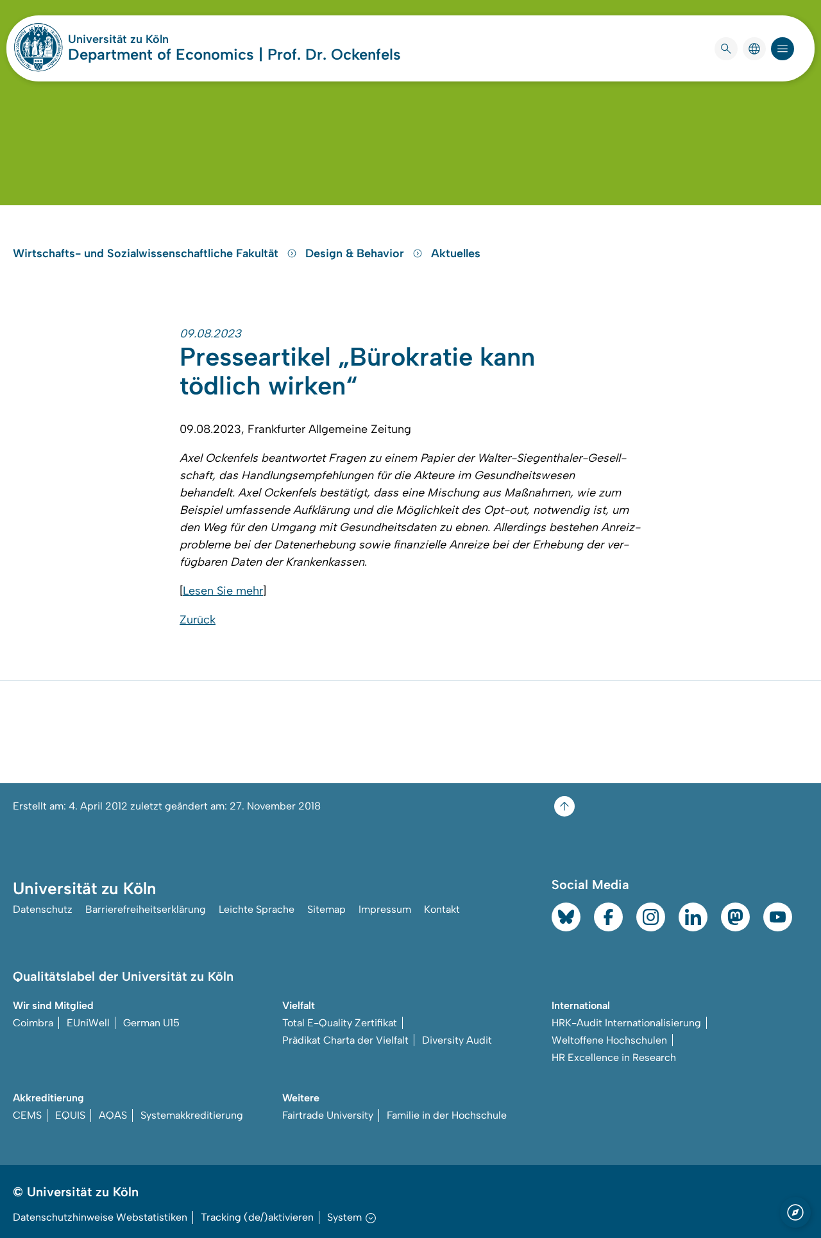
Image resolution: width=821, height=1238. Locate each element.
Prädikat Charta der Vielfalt (345, 1040)
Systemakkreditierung (191, 1115)
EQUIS (70, 1115)
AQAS (113, 1115)
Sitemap (326, 909)
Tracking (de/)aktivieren (257, 1217)
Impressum (385, 909)
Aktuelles (455, 253)
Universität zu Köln (156, 39)
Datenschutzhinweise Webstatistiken (100, 1217)
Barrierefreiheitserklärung (145, 909)
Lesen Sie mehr (223, 591)
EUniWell (88, 1023)
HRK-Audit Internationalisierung (626, 1023)
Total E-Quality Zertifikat (339, 1023)
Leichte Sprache (256, 909)
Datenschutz (42, 909)
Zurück (198, 620)
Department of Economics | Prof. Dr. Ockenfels (234, 54)
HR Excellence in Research (614, 1057)
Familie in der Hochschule (447, 1115)
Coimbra (33, 1023)
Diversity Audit (457, 1040)
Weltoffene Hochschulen (609, 1040)
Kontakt (442, 909)
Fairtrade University (327, 1115)
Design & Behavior (356, 253)
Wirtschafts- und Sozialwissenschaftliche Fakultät (147, 253)
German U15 (151, 1023)
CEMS (27, 1115)
